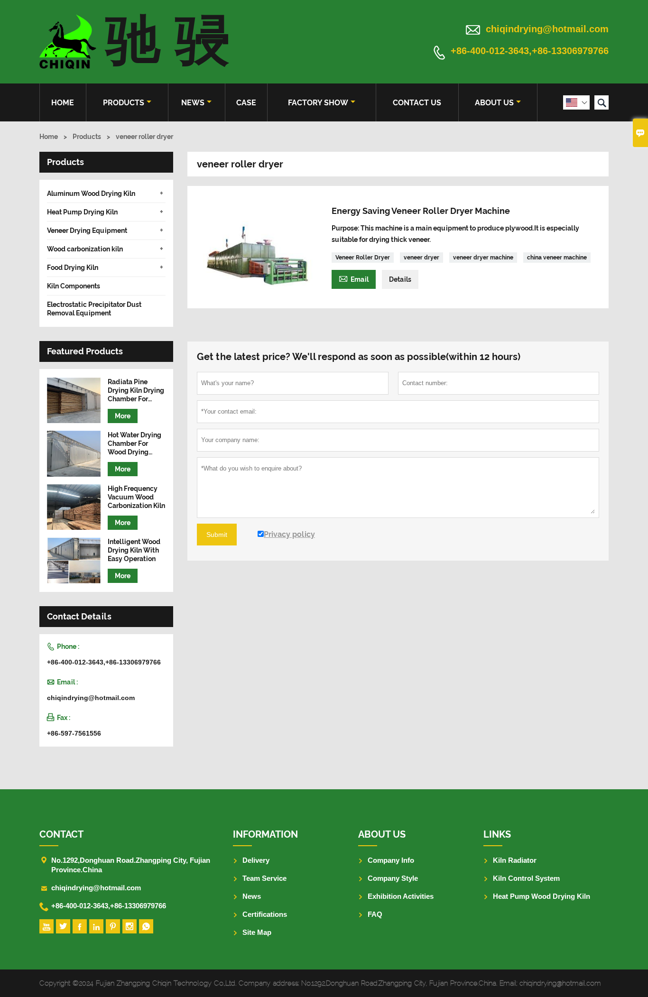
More (122, 416)
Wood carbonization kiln (85, 249)
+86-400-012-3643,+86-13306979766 (530, 51)
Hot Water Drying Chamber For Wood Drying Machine (134, 443)
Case (246, 102)
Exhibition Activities (401, 896)
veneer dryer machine (483, 257)
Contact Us (417, 102)
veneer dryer (421, 257)
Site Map (256, 932)
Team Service (264, 878)
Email (354, 278)
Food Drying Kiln (72, 267)
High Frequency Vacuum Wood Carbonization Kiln (136, 497)
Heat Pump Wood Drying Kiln (541, 896)
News (192, 102)
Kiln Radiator (515, 860)
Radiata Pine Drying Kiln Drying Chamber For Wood (136, 390)
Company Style (393, 878)
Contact (61, 834)
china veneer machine (557, 257)
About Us (494, 102)
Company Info (391, 860)
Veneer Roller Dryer (362, 257)
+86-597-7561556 (74, 733)
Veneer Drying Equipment (87, 230)
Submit (216, 534)
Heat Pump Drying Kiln (82, 212)
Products (123, 102)
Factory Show (318, 102)
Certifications (264, 914)
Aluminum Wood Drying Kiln (91, 193)
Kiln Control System (526, 878)
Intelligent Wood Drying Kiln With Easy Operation (134, 550)
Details (400, 279)
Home (62, 102)
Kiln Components (73, 286)
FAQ (375, 914)
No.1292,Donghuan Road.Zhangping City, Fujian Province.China (130, 865)
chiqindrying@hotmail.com (547, 29)
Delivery (255, 860)
